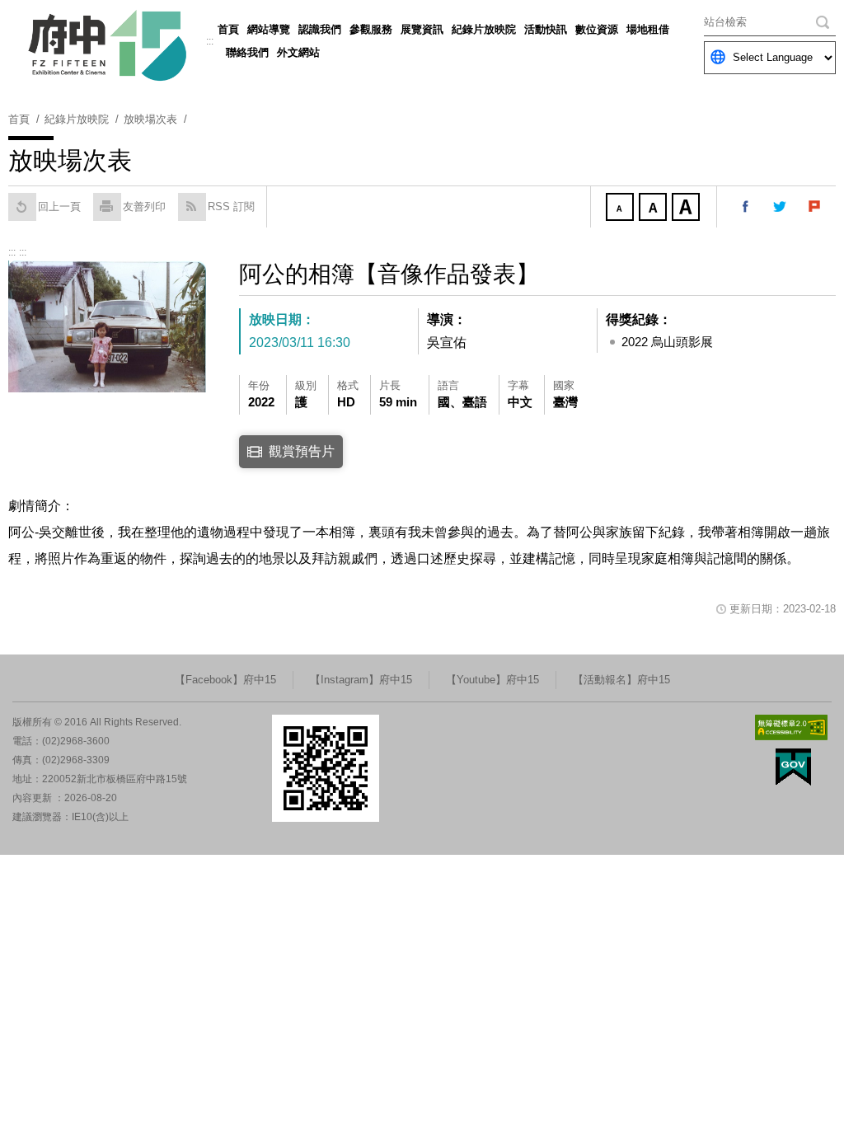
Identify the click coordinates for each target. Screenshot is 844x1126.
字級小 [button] (621, 209)
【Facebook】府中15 (225, 679)
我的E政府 (793, 767)
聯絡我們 (247, 52)
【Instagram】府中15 (361, 679)
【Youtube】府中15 (492, 679)
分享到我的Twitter (781, 207)
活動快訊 (545, 29)
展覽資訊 (422, 29)
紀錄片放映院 (484, 29)
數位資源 (596, 29)
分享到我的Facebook (746, 207)
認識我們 (319, 29)
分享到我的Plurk (815, 207)
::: (209, 41)
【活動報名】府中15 (621, 679)
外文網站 (298, 52)
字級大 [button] (687, 209)
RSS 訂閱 (231, 206)
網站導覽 (268, 29)
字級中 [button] (654, 209)
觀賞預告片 (302, 451)
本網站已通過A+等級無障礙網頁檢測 (791, 727)
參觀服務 (370, 29)
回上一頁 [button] (59, 206)
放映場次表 (150, 119)
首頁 (228, 29)
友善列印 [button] (144, 206)
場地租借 (647, 29)
